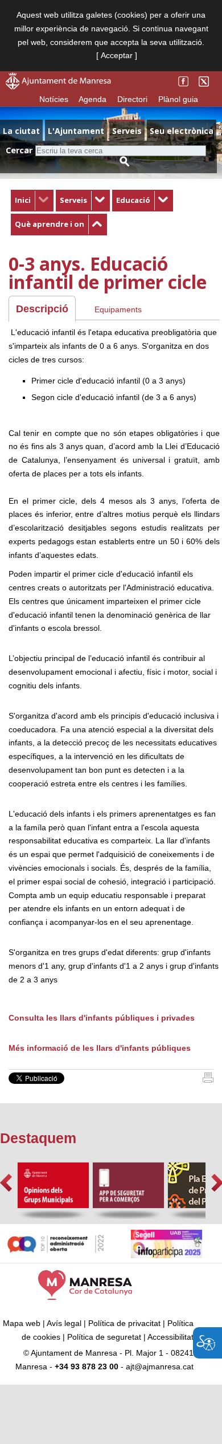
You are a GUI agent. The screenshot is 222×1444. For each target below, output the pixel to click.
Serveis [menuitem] (127, 130)
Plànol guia (178, 99)
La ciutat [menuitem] (21, 130)
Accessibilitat (170, 1336)
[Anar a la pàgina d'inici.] (58, 86)
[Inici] (208, 1079)
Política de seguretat (104, 1336)
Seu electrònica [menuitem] (181, 130)
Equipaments (118, 309)
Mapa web (21, 1323)
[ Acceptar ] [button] (116, 55)
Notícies (53, 99)
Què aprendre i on (49, 224)
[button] (6, 1183)
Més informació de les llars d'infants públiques (100, 1048)
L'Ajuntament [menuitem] (76, 130)
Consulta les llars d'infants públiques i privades (103, 1017)
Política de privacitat (124, 1323)
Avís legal (64, 1323)
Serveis (73, 200)
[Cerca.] (125, 161)
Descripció (42, 309)
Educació (133, 200)
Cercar (19, 150)
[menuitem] (32, 200)
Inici (23, 200)
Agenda (92, 99)
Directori (132, 99)
